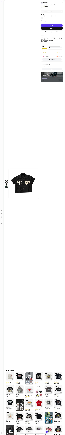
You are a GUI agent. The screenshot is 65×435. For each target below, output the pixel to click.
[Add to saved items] (12, 379)
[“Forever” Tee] (49, 376)
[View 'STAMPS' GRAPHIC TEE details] (17, 405)
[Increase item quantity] (44, 22)
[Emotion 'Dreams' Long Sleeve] (29, 403)
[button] (52, 47)
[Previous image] (10, 184)
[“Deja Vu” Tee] (10, 416)
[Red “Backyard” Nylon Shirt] (39, 403)
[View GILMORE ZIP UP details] (37, 395)
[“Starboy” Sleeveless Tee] (10, 376)
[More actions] (62, 3)
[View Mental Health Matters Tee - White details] (46, 418)
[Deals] (2, 220)
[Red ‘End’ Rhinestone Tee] (29, 390)
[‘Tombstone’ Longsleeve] (29, 416)
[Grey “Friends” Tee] (49, 389)
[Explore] (2, 214)
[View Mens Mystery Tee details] (8, 431)
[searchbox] (34, 432)
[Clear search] (47, 432)
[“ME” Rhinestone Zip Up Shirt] (39, 416)
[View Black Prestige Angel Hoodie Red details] (31, 378)
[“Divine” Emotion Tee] (58, 403)
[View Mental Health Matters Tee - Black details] (50, 421)
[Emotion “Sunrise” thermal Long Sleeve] (58, 416)
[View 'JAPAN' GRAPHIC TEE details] (21, 405)
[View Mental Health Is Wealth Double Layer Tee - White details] (46, 421)
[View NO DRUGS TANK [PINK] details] (37, 391)
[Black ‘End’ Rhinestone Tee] (10, 403)
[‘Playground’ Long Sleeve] (58, 389)
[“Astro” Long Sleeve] (29, 430)
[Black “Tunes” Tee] (20, 376)
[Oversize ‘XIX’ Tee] (49, 403)
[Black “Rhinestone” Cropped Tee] (10, 389)
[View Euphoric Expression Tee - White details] (50, 418)
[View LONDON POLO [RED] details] (40, 395)
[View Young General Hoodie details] (27, 382)
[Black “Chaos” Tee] (58, 376)
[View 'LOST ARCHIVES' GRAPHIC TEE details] (21, 408)
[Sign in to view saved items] (2, 223)
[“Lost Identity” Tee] (39, 430)
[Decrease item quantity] (41, 22)
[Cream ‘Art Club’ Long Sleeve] (49, 430)
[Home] (2, 210)
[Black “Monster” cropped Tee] (20, 430)
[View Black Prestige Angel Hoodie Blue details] (27, 378)
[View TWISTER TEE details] (40, 391)
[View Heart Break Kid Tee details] (31, 382)
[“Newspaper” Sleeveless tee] (39, 376)
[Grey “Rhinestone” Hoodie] (20, 389)
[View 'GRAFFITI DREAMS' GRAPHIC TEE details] (17, 408)
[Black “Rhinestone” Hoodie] (58, 429)
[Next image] (37, 184)
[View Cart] (2, 217)
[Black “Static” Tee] (20, 416)
